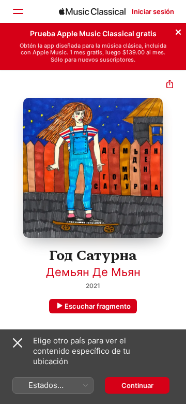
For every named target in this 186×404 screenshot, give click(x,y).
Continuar (137, 385)
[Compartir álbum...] (169, 85)
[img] (92, 11)
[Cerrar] (178, 30)
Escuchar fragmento (98, 306)
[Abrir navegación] (17, 11)
